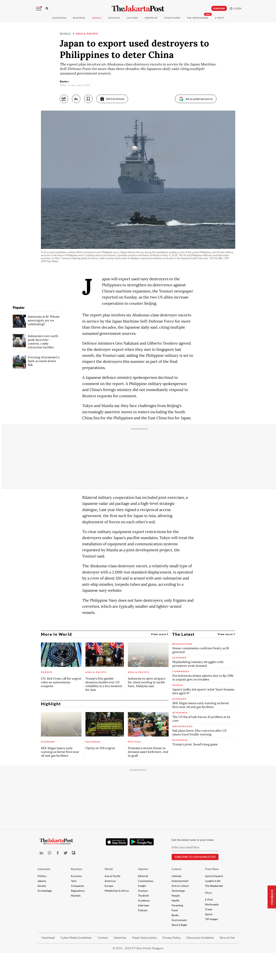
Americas (110, 880)
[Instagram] (49, 853)
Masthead (48, 937)
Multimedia (212, 904)
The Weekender (197, 17)
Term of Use (227, 937)
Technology (178, 890)
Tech (73, 880)
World (97, 17)
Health (175, 900)
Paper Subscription (144, 937)
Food (175, 910)
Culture (176, 869)
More (208, 892)
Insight (142, 885)
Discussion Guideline (200, 937)
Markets (76, 895)
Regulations (78, 890)
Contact (102, 937)
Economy (76, 876)
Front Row (172, 17)
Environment (179, 920)
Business (79, 17)
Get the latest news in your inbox (193, 839)
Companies (77, 885)
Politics (42, 876)
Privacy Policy (172, 937)
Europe (109, 885)
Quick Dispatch (214, 876)
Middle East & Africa (117, 890)
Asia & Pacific (87, 33)
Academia (144, 900)
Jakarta (42, 880)
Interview (143, 905)
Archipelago (45, 890)
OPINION (114, 17)
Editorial (143, 876)
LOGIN (236, 8)
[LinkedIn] (42, 853)
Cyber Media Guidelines (76, 937)
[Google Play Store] (142, 842)
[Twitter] (66, 853)
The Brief (143, 895)
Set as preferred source (199, 98)
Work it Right (179, 924)
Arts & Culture (180, 885)
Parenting (177, 905)
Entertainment (180, 880)
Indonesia (59, 17)
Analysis (143, 890)
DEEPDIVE (151, 17)
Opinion (143, 869)
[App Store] (117, 841)
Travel (208, 909)
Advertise (120, 937)
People (176, 895)
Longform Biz (213, 880)
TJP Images (211, 919)
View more (159, 634)
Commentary (145, 880)
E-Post (219, 17)
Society (42, 885)
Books (175, 915)
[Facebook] (58, 853)
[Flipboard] (74, 853)
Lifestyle (176, 876)
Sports (209, 914)
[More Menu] (39, 9)
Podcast (142, 910)
